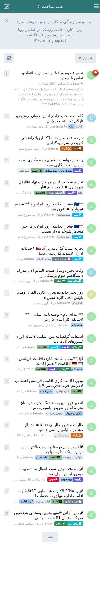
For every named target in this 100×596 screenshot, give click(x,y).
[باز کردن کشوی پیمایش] (94, 6)
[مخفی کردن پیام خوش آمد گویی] (6, 20)
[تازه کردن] (9, 58)
